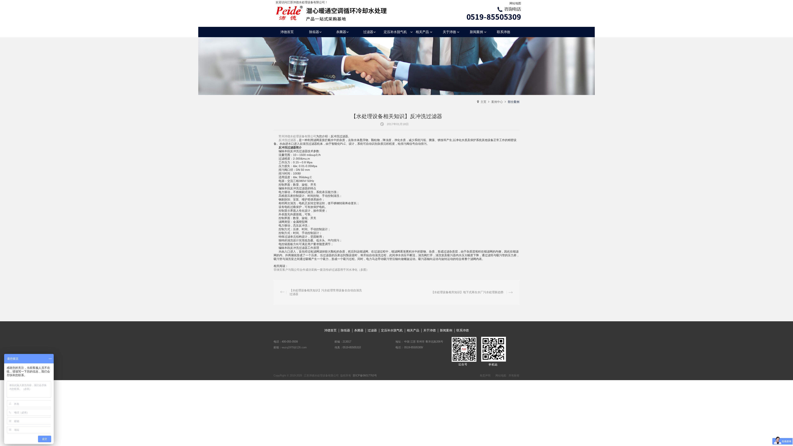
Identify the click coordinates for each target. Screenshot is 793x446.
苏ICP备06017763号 (365, 375)
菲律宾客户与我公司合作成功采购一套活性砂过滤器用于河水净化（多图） (321, 269)
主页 (483, 101)
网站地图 (515, 3)
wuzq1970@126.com (294, 347)
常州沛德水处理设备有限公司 (297, 136)
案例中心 (497, 101)
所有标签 (514, 375)
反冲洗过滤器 (287, 140)
